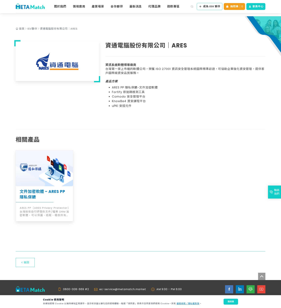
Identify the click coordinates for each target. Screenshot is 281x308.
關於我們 (60, 6)
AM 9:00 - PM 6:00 (169, 289)
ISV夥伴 (32, 29)
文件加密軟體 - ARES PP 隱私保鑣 (42, 194)
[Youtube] (261, 289)
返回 (26, 262)
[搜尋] (192, 6)
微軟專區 (173, 6)
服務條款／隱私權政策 (188, 303)
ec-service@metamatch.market (122, 289)
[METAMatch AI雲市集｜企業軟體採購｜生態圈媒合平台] (30, 6)
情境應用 (79, 6)
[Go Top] (261, 276)
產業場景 (98, 6)
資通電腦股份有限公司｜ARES (58, 29)
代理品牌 (154, 6)
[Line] (251, 289)
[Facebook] (229, 289)
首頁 (22, 29)
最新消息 (135, 6)
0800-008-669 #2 (76, 289)
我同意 (231, 301)
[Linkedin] (240, 289)
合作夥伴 (117, 6)
